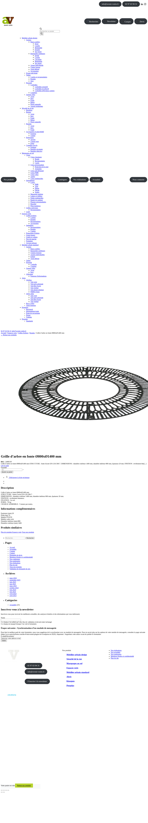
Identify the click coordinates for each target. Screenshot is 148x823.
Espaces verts (12, 333)
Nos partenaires (15, 561)
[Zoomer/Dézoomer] (2, 790)
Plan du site (13, 565)
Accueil (3, 333)
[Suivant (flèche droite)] (4, 792)
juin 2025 (13, 582)
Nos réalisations (79, 180)
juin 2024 (13, 590)
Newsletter (111, 21)
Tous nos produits (28, 532)
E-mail (7, 636)
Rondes (32, 333)
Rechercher (93, 21)
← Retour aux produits (9, 335)
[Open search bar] (41, 29)
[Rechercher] (41, 33)
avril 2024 (13, 594)
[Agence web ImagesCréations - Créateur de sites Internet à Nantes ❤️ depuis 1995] (8, 696)
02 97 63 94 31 (131, 4)
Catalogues (62, 180)
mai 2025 (13, 584)
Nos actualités (115, 652)
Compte (127, 22)
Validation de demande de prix (20, 569)
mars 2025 (13, 586)
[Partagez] (6, 790)
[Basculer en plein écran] (4, 790)
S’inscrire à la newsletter (37, 681)
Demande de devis (16, 555)
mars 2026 (13, 578)
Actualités (96, 180)
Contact (12, 553)
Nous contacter (138, 180)
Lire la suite (5, 466)
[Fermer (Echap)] (8, 790)
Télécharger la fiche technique (18, 477)
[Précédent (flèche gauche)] (2, 792)
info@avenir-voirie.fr (110, 4)
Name (3, 618)
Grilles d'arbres (23, 333)
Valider (4, 640)
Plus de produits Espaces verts (11, 532)
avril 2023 (13, 596)
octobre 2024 (14, 588)
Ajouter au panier (7, 472)
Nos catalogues (15, 559)
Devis (142, 21)
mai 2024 (13, 592)
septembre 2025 (15, 580)
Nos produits (9, 180)
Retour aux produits (24, 785)
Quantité (4, 467)
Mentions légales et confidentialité (21, 557)
